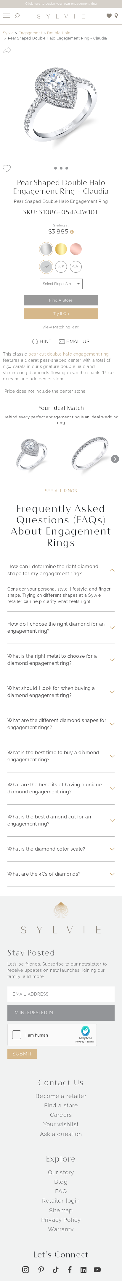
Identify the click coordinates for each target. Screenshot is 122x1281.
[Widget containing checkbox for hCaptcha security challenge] (52, 1035)
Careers (61, 1114)
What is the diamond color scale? (46, 849)
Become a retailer (61, 1096)
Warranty (61, 1229)
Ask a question (61, 1134)
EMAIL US (77, 341)
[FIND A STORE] (116, 15)
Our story (61, 1172)
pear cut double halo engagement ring (68, 354)
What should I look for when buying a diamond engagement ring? (51, 691)
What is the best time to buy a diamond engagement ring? (53, 756)
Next (115, 459)
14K (46, 266)
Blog (61, 1181)
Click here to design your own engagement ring (61, 3)
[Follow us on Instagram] (26, 1270)
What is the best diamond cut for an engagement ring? (49, 820)
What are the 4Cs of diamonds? (44, 874)
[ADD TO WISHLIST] (7, 168)
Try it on (61, 313)
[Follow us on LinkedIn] (83, 1269)
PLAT (76, 266)
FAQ (61, 1191)
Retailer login (61, 1200)
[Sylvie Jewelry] (61, 16)
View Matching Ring (61, 327)
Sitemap (61, 1210)
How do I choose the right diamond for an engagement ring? (56, 627)
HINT (46, 341)
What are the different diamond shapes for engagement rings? (56, 724)
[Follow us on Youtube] (97, 1269)
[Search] (17, 15)
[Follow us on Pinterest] (41, 1270)
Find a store (61, 1105)
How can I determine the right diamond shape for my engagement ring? (52, 570)
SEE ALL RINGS (61, 491)
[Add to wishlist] (109, 15)
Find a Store (61, 300)
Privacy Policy (61, 1219)
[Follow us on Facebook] (69, 1269)
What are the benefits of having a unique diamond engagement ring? (54, 788)
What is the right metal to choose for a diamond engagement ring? (52, 659)
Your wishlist (61, 1124)
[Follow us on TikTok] (55, 1269)
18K (61, 266)
